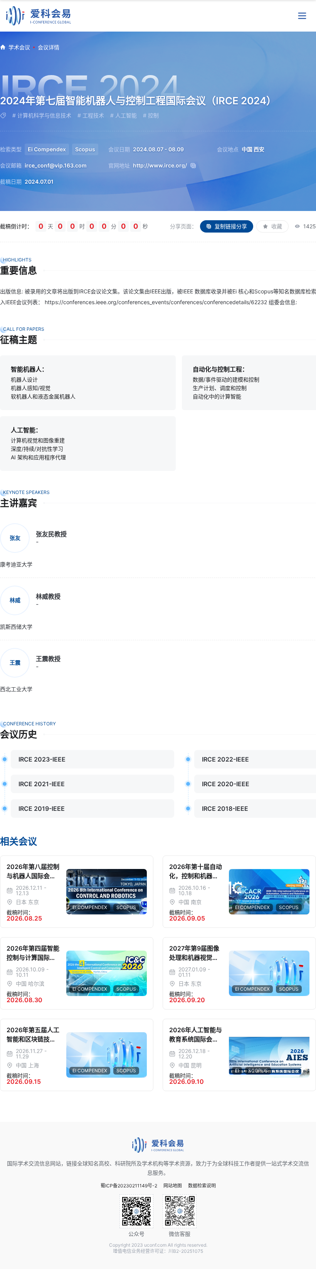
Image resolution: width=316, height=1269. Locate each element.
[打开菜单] (302, 15)
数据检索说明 (202, 1186)
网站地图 (172, 1186)
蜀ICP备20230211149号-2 (129, 1186)
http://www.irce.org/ (160, 165)
